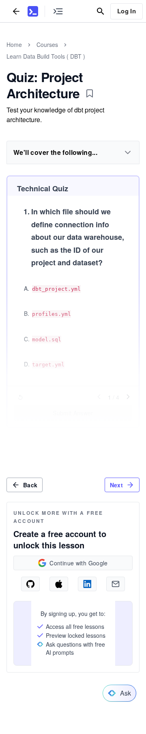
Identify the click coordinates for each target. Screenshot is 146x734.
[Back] (16, 11)
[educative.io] (33, 11)
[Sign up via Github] (30, 584)
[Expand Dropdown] (127, 152)
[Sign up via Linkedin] (87, 584)
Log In (126, 10)
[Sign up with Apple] (58, 584)
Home (14, 44)
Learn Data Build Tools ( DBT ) (45, 56)
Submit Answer (73, 413)
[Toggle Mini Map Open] (58, 11)
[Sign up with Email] (115, 584)
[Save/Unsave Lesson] (89, 93)
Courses (47, 44)
